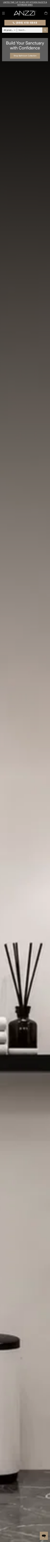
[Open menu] (3, 13)
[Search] (45, 30)
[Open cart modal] (45, 13)
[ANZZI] (25, 13)
